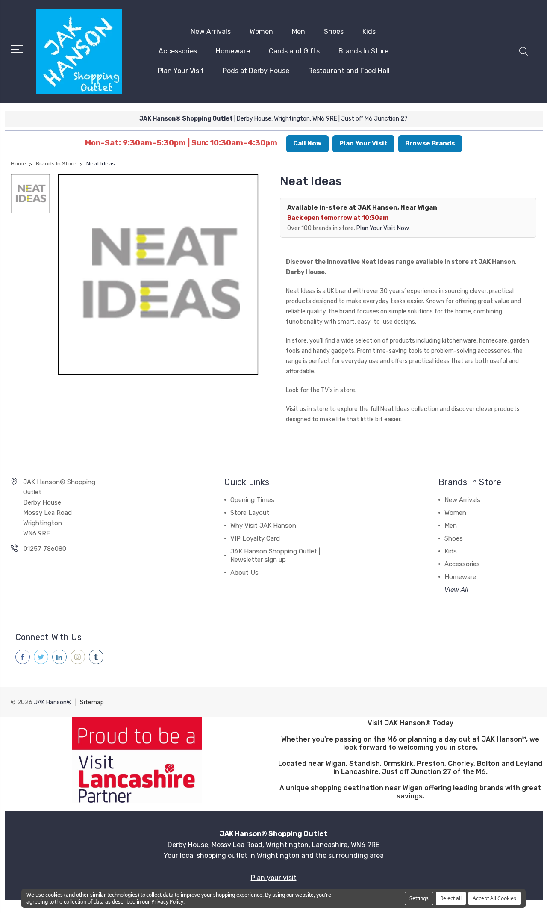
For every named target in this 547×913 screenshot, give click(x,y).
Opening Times (252, 500)
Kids (369, 31)
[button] (523, 56)
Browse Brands (430, 143)
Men (298, 31)
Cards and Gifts (294, 51)
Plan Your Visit (181, 71)
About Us (244, 572)
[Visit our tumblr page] (96, 657)
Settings (419, 898)
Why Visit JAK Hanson (263, 525)
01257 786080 (45, 549)
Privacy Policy (167, 901)
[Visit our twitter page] (41, 657)
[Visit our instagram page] (78, 657)
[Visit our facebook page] (22, 657)
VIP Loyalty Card (255, 538)
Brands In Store (363, 51)
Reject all (451, 898)
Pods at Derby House (256, 71)
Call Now (307, 143)
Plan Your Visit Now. (383, 228)
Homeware (233, 51)
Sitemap (92, 702)
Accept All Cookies (494, 898)
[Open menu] (18, 50)
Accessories (178, 51)
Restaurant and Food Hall (349, 71)
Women (261, 31)
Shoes (334, 31)
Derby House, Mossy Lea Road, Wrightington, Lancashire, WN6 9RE (273, 845)
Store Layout (249, 513)
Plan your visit (274, 878)
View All (456, 590)
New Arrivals (211, 31)
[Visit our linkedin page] (59, 657)
